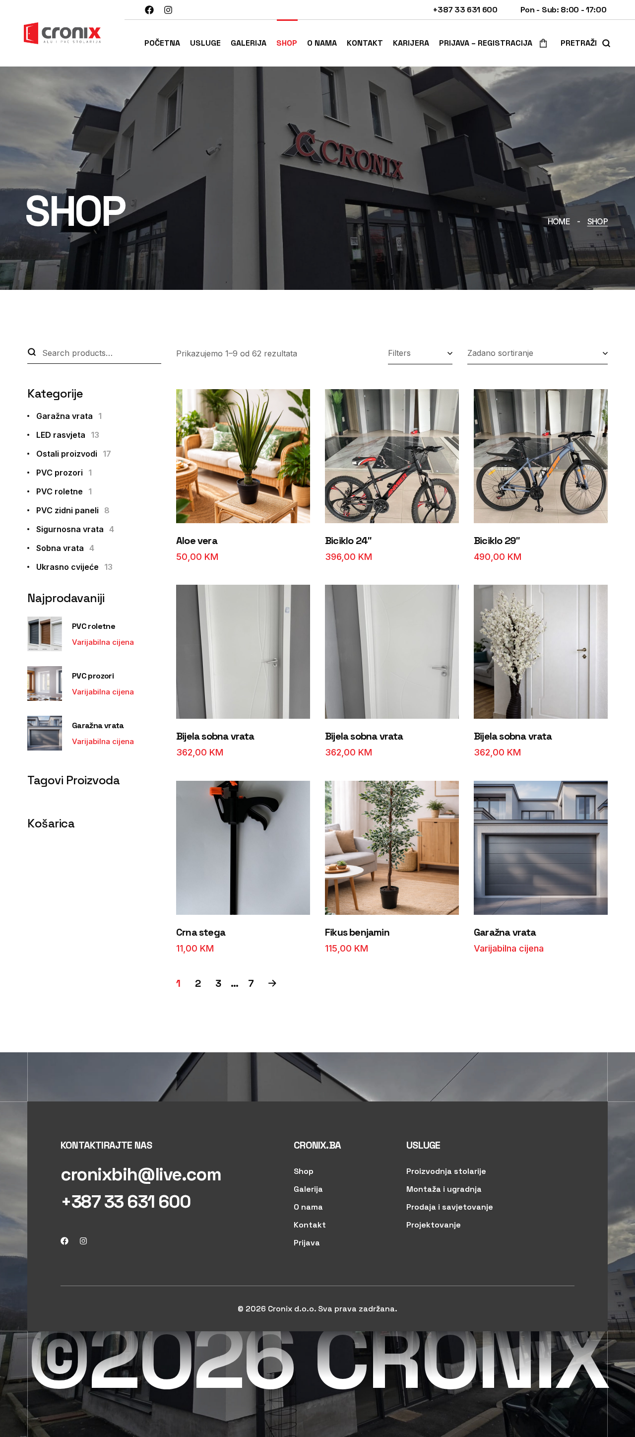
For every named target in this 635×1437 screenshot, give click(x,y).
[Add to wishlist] (192, 400)
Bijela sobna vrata (215, 736)
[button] (540, 43)
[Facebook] (149, 9)
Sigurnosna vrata (75, 529)
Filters (399, 353)
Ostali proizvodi (73, 454)
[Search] (31, 353)
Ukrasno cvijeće (74, 567)
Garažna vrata (505, 932)
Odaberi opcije (540, 509)
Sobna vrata (65, 548)
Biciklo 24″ (348, 540)
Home (559, 221)
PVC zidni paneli (73, 510)
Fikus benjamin (357, 932)
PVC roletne (64, 491)
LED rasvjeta (67, 435)
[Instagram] (168, 9)
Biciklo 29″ (497, 540)
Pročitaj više (540, 900)
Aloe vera (196, 540)
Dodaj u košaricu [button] (242, 509)
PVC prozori (64, 473)
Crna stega (200, 932)
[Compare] (192, 425)
